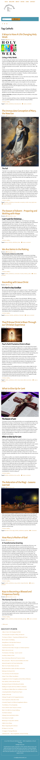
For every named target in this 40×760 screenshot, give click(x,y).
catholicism (11, 103)
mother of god (20, 583)
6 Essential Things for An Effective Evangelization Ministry (14, 702)
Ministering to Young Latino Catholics (10, 720)
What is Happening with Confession (10, 725)
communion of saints (19, 273)
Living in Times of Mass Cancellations (10, 676)
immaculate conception (19, 202)
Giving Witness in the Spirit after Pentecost (11, 642)
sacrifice (18, 475)
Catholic (6, 103)
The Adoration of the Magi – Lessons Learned (18, 483)
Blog (6, 1)
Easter (21, 380)
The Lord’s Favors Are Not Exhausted (10, 673)
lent (20, 103)
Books (22, 1)
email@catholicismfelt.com (20, 757)
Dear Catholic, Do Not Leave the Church (11, 681)
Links (27, 1)
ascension (7, 315)
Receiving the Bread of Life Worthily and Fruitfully (13, 684)
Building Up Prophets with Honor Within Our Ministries (14, 686)
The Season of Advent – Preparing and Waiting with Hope (19, 212)
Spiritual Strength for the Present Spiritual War (12, 663)
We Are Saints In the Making (15, 249)
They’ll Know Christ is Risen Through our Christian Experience (19, 323)
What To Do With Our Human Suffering (11, 710)
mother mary (28, 202)
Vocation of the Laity (6, 694)
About (17, 1)
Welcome (11, 1)
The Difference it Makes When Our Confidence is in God (14, 689)
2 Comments (34, 530)
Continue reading (6, 101)
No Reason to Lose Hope (7, 728)
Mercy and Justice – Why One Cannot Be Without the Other (15, 660)
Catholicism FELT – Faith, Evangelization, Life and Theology (15, 733)
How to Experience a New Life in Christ (10, 699)
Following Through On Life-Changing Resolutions (13, 697)
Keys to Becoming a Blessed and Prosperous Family (17, 593)
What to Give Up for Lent (13, 388)
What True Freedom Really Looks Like (10, 665)
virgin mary (34, 202)
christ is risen (17, 380)
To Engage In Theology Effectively (9, 731)
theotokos (26, 583)
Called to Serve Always (7, 723)
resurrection (29, 380)
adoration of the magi (9, 530)
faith (25, 380)
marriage (24, 618)
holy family (19, 618)
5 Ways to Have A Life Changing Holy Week (19, 36)
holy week (16, 103)
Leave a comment (27, 103)
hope (19, 242)
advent (6, 242)
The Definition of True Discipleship (9, 705)
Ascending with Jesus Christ (15, 282)
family (15, 618)
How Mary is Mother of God (14, 537)
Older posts (4, 624)
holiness (26, 273)
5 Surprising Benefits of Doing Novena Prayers (12, 692)
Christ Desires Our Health (7, 718)
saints (29, 273)
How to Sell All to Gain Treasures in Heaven (11, 707)
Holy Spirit (21, 315)
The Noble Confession (7, 712)
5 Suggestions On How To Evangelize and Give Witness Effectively (16, 679)
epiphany (26, 530)
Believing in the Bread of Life (8, 671)
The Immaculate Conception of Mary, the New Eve (19, 112)
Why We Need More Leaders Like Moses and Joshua (13, 668)
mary (15, 583)
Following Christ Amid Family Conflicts (10, 715)
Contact (32, 1)
